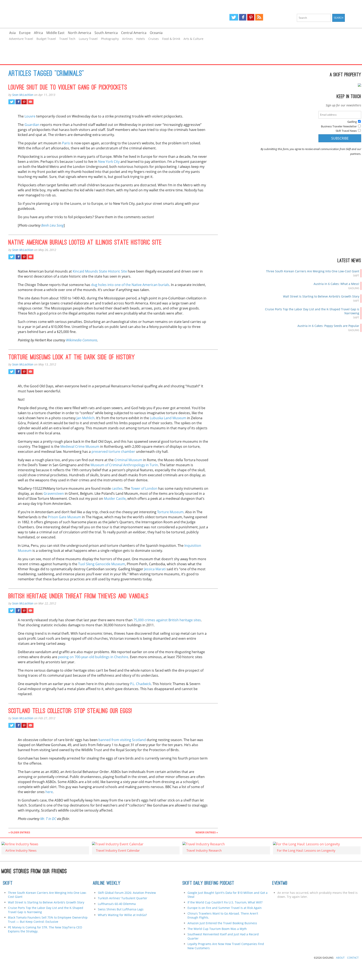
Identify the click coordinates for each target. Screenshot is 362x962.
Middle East (55, 32)
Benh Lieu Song (52, 225)
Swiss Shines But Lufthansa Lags (121, 909)
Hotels (140, 39)
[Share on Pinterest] (24, 101)
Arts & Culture (193, 39)
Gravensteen (54, 493)
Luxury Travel (88, 39)
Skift (8, 883)
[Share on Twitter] (11, 101)
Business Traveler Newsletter (339, 126)
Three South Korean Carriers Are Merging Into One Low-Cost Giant (312, 271)
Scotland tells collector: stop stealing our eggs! (70, 711)
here (49, 792)
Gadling (90, 13)
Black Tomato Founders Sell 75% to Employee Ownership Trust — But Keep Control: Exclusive (48, 919)
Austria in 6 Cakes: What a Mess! (336, 284)
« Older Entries (19, 832)
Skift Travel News (346, 131)
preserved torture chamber (113, 451)
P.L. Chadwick (140, 683)
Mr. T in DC (48, 818)
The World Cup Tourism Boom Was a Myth (217, 929)
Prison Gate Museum (64, 517)
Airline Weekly (106, 883)
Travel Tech (67, 39)
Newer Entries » (206, 832)
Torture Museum (170, 512)
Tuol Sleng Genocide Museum (101, 564)
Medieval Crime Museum (79, 446)
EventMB (279, 883)
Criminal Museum (128, 460)
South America (106, 32)
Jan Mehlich (85, 418)
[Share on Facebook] (18, 101)
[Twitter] (233, 17)
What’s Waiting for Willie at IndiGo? (122, 915)
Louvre (30, 116)
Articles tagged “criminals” (46, 74)
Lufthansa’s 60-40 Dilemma (117, 904)
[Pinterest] (250, 17)
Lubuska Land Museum (168, 418)
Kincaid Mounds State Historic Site (100, 271)
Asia (12, 32)
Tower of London (144, 488)
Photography (110, 39)
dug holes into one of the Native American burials (130, 284)
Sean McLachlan (22, 95)
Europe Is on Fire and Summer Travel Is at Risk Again (224, 908)
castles (117, 488)
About (340, 957)
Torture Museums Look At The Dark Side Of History (71, 357)
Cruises (153, 39)
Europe (25, 32)
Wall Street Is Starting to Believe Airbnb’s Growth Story (321, 296)
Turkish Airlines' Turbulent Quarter (122, 898)
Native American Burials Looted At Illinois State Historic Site (85, 243)
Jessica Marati (155, 569)
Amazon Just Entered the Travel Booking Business (222, 923)
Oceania (156, 32)
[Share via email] (30, 101)
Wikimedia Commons (81, 340)
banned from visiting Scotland (122, 739)
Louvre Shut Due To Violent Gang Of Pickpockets (67, 88)
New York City (109, 161)
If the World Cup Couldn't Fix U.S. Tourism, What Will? (224, 902)
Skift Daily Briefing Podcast (208, 883)
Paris (66, 143)
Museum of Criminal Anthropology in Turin (124, 465)
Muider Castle (115, 498)
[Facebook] (242, 17)
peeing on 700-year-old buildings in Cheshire (93, 657)
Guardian (32, 124)
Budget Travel (46, 39)
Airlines (127, 39)
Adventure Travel (21, 39)
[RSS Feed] (259, 17)
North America (79, 32)
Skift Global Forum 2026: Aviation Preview (127, 893)
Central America (133, 32)
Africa (38, 32)
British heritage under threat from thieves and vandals (78, 596)
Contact (353, 957)
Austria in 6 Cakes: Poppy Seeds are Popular (328, 326)
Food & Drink (171, 39)
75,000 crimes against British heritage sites (167, 620)
